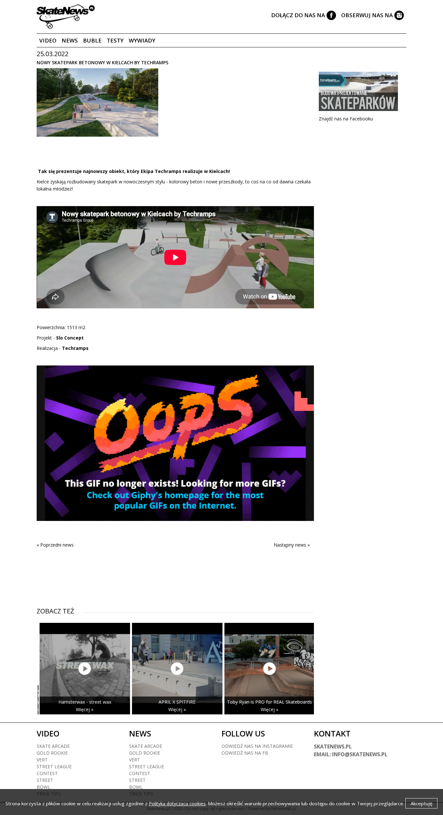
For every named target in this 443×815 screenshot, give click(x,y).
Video (47, 40)
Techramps (75, 348)
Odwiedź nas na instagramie (257, 746)
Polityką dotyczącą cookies (177, 803)
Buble (92, 40)
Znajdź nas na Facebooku (346, 119)
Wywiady (142, 40)
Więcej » (39, 705)
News (70, 40)
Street (45, 780)
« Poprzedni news (55, 545)
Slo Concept (70, 338)
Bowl (43, 787)
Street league (54, 766)
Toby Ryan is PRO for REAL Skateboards (269, 702)
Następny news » (292, 545)
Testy (115, 40)
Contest (47, 773)
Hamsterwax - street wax (84, 702)
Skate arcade (53, 746)
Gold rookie (52, 753)
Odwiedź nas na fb (245, 753)
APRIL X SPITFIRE (177, 702)
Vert (42, 760)
